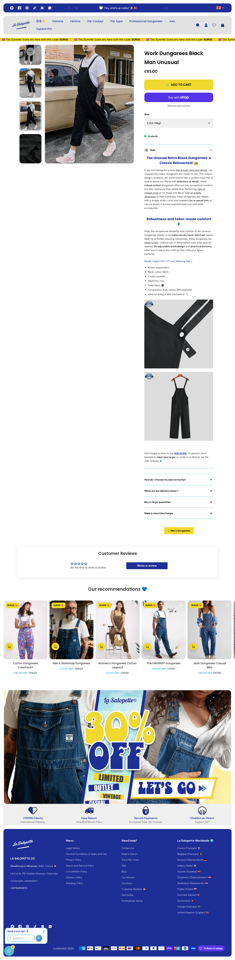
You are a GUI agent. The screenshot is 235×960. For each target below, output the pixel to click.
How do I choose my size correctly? (165, 479)
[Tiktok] (34, 8)
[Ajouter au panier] (9, 646)
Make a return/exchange (158, 513)
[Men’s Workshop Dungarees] (72, 630)
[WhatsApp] (50, 8)
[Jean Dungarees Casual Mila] (210, 630)
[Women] (117, 630)
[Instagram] (12, 8)
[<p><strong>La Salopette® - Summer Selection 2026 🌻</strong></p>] (118, 8)
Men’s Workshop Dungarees (71, 663)
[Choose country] (220, 7)
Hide (152, 150)
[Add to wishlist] (43, 604)
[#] (117, 747)
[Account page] (206, 25)
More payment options (179, 105)
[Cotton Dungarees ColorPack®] (25, 630)
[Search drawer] (198, 25)
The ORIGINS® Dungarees (163, 663)
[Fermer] (54, 872)
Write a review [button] (147, 565)
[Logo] (20, 25)
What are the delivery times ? (161, 490)
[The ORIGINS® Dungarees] (164, 630)
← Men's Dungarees (179, 530)
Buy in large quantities (157, 502)
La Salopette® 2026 (63, 948)
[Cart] (222, 25)
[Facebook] (19, 8)
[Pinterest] (27, 8)
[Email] (42, 8)
